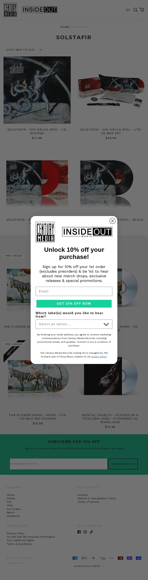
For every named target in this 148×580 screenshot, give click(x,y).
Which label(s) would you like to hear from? (69, 314)
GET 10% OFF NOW (74, 303)
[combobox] (70, 324)
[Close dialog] (112, 221)
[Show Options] (106, 324)
